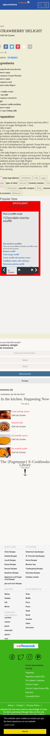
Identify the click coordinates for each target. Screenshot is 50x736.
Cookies (29, 619)
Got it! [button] (25, 731)
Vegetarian (29, 672)
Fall (5, 602)
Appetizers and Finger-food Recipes (13, 578)
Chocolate (30, 628)
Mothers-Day (31, 564)
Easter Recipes (31, 560)
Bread (28, 615)
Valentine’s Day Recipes (35, 552)
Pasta (28, 607)
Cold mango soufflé (11, 254)
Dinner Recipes (10, 564)
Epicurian (29, 692)
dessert (23, 183)
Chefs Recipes (10, 552)
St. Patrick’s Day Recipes (35, 556)
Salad (28, 611)
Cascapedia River (32, 696)
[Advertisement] (25, 304)
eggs (43, 178)
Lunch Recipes (10, 560)
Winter (7, 607)
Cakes (28, 623)
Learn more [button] (9, 725)
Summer (7, 598)
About (10, 705)
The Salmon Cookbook (34, 680)
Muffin (28, 598)
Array (39, 188)
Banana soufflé (9, 251)
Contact (19, 705)
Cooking (10, 4)
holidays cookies (32, 577)
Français (23, 2)
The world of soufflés (12, 244)
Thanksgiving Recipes (34, 569)
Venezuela (12, 188)
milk (36, 178)
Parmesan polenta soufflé (13, 264)
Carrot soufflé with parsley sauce (16, 258)
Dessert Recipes (10, 569)
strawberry (26, 178)
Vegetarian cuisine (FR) (34, 676)
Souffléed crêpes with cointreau (16, 261)
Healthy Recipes (10, 556)
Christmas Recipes (33, 573)
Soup (28, 594)
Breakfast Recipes (11, 573)
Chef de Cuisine (7, 35)
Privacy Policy (33, 705)
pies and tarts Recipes (13, 584)
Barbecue (16, 193)
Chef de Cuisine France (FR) (37, 688)
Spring (7, 594)
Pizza (28, 602)
